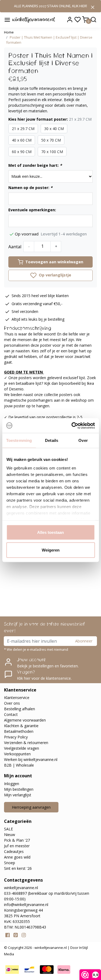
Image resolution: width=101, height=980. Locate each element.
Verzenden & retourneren (26, 742)
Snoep (9, 862)
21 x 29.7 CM (23, 128)
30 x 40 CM (54, 128)
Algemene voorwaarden (25, 720)
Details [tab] (51, 440)
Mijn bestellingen (18, 789)
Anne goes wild (17, 857)
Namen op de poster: (30, 187)
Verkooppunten (17, 753)
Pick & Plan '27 (17, 840)
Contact (11, 714)
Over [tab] (83, 440)
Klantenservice (16, 697)
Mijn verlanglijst (17, 794)
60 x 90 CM (22, 151)
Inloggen (11, 783)
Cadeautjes (14, 851)
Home (9, 32)
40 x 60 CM (22, 140)
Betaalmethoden (18, 731)
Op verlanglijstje (54, 275)
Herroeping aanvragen (31, 807)
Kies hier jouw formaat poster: (50, 119)
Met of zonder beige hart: (35, 165)
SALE (8, 828)
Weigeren (51, 550)
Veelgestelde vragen (21, 748)
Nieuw (9, 834)
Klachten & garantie (21, 725)
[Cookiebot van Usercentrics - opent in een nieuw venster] (72, 425)
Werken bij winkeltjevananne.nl (30, 759)
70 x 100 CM (52, 151)
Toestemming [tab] (19, 440)
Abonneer (83, 641)
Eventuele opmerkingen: (32, 209)
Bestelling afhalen (19, 708)
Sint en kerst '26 (18, 868)
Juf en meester (17, 845)
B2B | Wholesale (19, 765)
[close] (93, 6)
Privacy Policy (16, 736)
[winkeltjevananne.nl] (33, 20)
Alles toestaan (50, 532)
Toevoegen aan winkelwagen (54, 261)
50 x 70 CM (51, 140)
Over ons (12, 703)
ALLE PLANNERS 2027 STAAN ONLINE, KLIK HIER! (50, 6)
